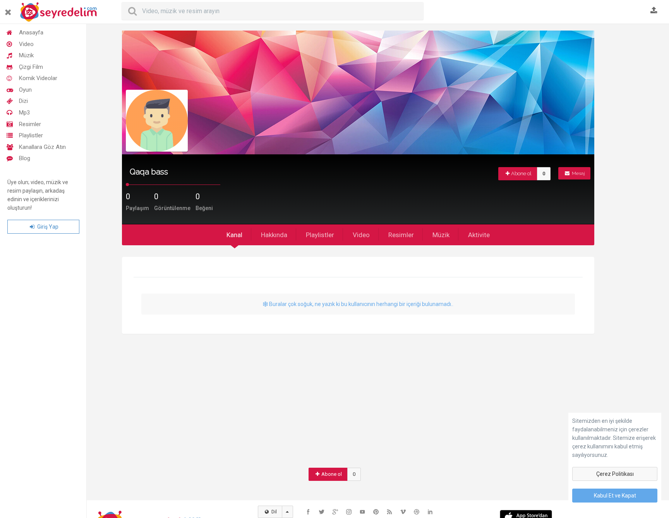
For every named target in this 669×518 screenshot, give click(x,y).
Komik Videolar (38, 78)
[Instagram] (349, 512)
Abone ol (521, 173)
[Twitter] (322, 512)
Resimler (30, 124)
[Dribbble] (416, 512)
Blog (24, 158)
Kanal (234, 235)
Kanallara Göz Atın (42, 147)
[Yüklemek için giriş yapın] (653, 11)
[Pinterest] (376, 512)
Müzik (26, 55)
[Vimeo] (403, 512)
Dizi (23, 100)
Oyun (25, 89)
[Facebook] (308, 512)
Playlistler (31, 135)
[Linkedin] (430, 512)
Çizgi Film (31, 66)
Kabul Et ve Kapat (615, 495)
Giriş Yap (47, 227)
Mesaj (578, 173)
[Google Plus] (335, 512)
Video (26, 44)
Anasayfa (31, 32)
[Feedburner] (389, 512)
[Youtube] (362, 512)
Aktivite (479, 235)
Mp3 (24, 112)
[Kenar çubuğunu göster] (9, 9)
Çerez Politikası (615, 474)
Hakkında (274, 235)
